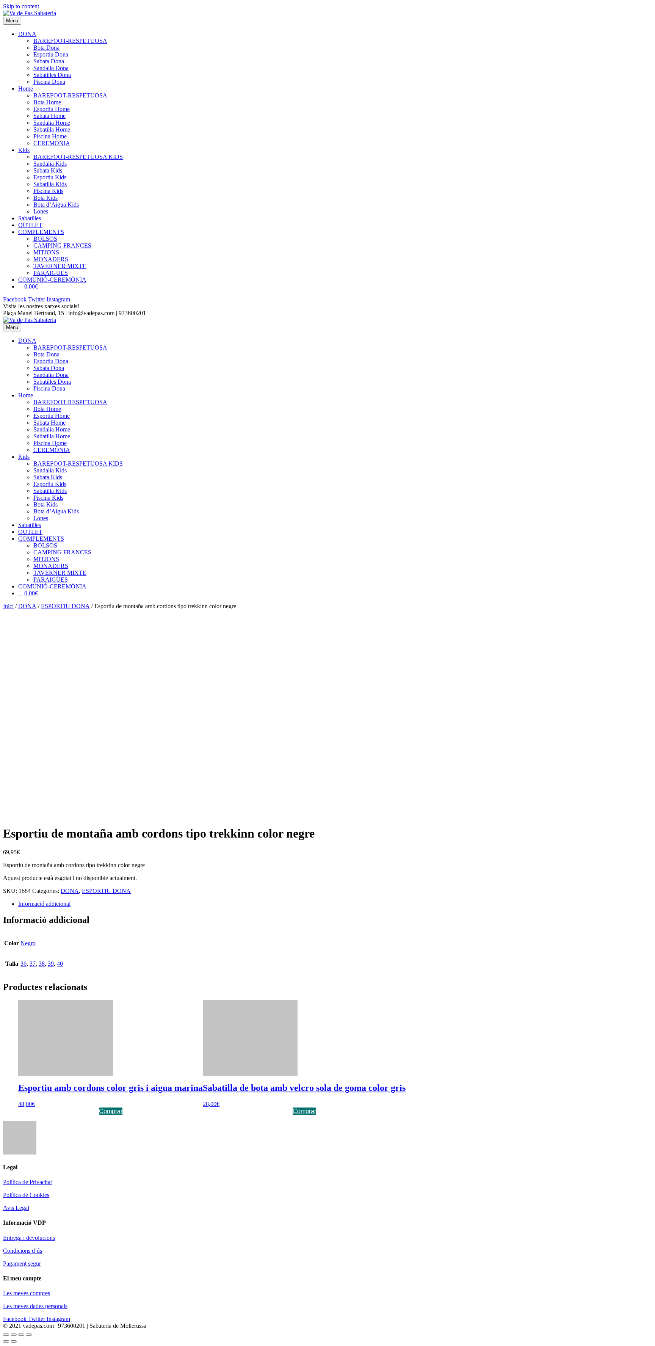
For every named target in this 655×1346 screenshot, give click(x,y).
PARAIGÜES (50, 273)
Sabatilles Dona (52, 75)
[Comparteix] (14, 1334)
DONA (27, 34)
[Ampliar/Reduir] (29, 1334)
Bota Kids (45, 198)
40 (60, 963)
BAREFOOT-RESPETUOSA (70, 41)
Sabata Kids (47, 170)
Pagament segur (22, 1263)
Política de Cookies (26, 1195)
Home (25, 88)
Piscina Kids (48, 191)
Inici (8, 606)
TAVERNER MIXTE (59, 266)
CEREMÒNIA (51, 143)
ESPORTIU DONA (65, 606)
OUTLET (30, 225)
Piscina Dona (49, 81)
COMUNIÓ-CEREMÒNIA (52, 279)
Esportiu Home (51, 109)
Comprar (110, 1111)
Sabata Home (49, 116)
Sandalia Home (51, 122)
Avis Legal (16, 1208)
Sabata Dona (48, 61)
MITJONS (46, 252)
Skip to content (21, 6)
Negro (28, 943)
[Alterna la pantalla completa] (21, 1334)
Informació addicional (44, 903)
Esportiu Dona (50, 54)
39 (51, 963)
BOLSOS (45, 238)
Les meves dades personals (35, 1306)
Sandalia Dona (51, 68)
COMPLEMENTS (41, 232)
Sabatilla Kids (50, 184)
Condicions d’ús (22, 1250)
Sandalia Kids (50, 163)
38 (42, 963)
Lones (40, 211)
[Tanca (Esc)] (6, 1334)
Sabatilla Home (51, 129)
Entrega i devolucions (29, 1238)
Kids (24, 150)
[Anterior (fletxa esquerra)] (6, 1341)
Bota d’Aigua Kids (56, 204)
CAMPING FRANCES (62, 245)
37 (33, 963)
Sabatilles (29, 218)
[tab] (335, 903)
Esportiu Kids (49, 177)
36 (23, 963)
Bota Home (47, 102)
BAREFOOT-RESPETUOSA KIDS (78, 157)
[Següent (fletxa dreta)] (14, 1341)
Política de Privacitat (27, 1182)
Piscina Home (50, 136)
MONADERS (50, 259)
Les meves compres (26, 1293)
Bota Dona (46, 47)
